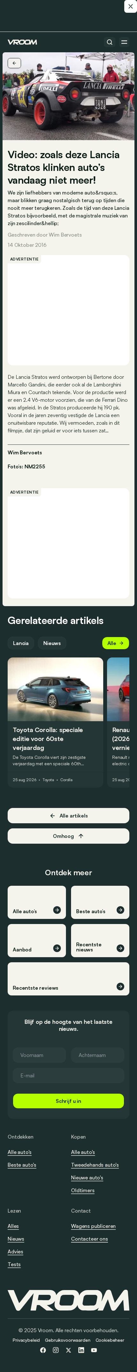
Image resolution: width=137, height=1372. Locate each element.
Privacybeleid (26, 1340)
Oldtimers (83, 1190)
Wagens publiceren (93, 1226)
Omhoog (63, 836)
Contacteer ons (89, 1239)
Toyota (48, 780)
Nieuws (52, 643)
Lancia (21, 643)
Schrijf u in (68, 1101)
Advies (15, 1251)
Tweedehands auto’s (95, 1165)
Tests (14, 1264)
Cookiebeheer (110, 1340)
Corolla (66, 780)
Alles (13, 1226)
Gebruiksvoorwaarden (67, 1340)
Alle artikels (74, 815)
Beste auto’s (22, 1165)
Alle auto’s (20, 1152)
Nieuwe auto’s (87, 1177)
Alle (111, 643)
